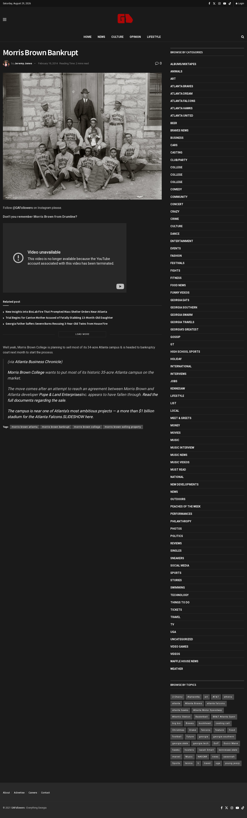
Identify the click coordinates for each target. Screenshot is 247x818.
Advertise (19, 792)
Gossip (175, 337)
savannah (229, 756)
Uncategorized (181, 639)
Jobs (173, 381)
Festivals (177, 263)
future (190, 736)
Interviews (178, 373)
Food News (178, 285)
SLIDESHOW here (78, 416)
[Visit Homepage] (125, 19)
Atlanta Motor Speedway (207, 710)
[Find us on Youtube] (224, 3)
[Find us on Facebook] (209, 3)
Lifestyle (154, 36)
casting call (223, 723)
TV (172, 624)
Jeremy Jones (23, 63)
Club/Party (178, 160)
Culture (117, 36)
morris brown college (87, 427)
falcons (205, 730)
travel (207, 763)
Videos (175, 653)
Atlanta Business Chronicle (38, 361)
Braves (190, 723)
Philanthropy (180, 521)
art (206, 697)
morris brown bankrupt (56, 427)
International (181, 366)
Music (174, 440)
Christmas (178, 730)
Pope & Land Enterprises (60, 394)
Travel (175, 617)
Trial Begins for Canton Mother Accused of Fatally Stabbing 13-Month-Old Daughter (59, 317)
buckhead (205, 723)
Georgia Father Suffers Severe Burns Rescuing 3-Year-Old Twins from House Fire (56, 323)
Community (178, 196)
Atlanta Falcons (48, 416)
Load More (82, 334)
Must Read (178, 469)
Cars (174, 145)
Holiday (176, 359)
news (215, 756)
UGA (173, 631)
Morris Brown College (26, 372)
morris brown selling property (123, 427)
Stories (176, 580)
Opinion (135, 36)
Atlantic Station (181, 717)
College (176, 167)
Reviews (176, 543)
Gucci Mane (231, 743)
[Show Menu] (4, 19)
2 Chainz (177, 697)
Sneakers (177, 558)
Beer (173, 123)
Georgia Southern (183, 307)
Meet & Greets (180, 418)
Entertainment (181, 241)
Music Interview (182, 447)
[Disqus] (82, 488)
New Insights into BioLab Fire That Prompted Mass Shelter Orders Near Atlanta (56, 311)
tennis (189, 763)
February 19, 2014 (48, 63)
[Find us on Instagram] (219, 3)
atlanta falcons (216, 703)
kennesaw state (228, 750)
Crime (174, 218)
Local (174, 410)
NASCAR (202, 756)
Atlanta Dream (181, 93)
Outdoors (177, 499)
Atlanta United (181, 115)
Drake (192, 730)
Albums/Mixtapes (183, 64)
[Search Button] (242, 37)
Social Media (179, 565)
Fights (175, 270)
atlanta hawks (180, 710)
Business (177, 137)
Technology (179, 595)
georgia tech (201, 743)
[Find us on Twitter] (214, 3)
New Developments (184, 484)
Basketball (201, 717)
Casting (176, 152)
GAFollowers (24, 208)
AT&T (216, 697)
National (177, 476)
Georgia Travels (182, 322)
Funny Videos (179, 292)
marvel (176, 756)
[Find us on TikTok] (230, 3)
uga (218, 763)
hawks (176, 750)
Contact (45, 792)
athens (228, 697)
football (177, 736)
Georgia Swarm (181, 314)
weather (176, 668)
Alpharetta (194, 697)
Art (173, 78)
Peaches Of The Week (185, 506)
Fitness (176, 277)
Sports (175, 572)
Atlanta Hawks (181, 108)
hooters (189, 750)
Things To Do (179, 602)
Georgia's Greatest (184, 329)
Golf (216, 743)
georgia (203, 736)
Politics (176, 536)
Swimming (177, 587)
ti (198, 763)
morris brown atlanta (25, 427)
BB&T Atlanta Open (224, 717)
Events (175, 248)
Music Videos (179, 462)
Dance (174, 233)
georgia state (180, 743)
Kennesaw (177, 388)
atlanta (176, 703)
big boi (176, 723)
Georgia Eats (179, 300)
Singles (176, 550)
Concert (176, 204)
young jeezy (232, 763)
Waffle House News (184, 661)
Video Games (179, 646)
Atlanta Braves (181, 86)
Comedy (176, 189)
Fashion (176, 255)
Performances (181, 513)
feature (219, 730)
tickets (176, 609)
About (6, 792)
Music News (178, 454)
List (173, 403)
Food (232, 730)
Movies (175, 432)
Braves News (179, 130)
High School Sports (185, 351)
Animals (176, 71)
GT (172, 344)
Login (241, 3)
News (101, 36)
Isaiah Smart (206, 750)
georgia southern (223, 736)
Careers (33, 792)
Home (87, 36)
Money (175, 425)
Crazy (174, 211)
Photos (176, 528)
